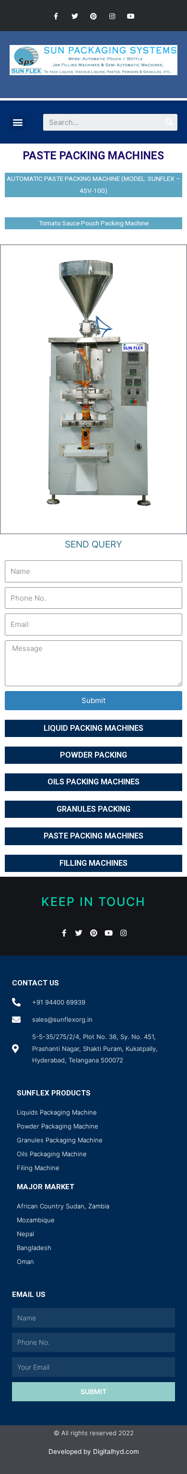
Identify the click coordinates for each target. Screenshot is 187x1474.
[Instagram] (112, 16)
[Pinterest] (93, 16)
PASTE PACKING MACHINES (93, 835)
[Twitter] (74, 16)
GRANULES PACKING (93, 809)
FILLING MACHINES (93, 863)
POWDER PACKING (93, 754)
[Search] (169, 122)
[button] (17, 122)
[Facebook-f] (56, 16)
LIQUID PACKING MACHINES (93, 728)
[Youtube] (131, 16)
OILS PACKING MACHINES (93, 781)
